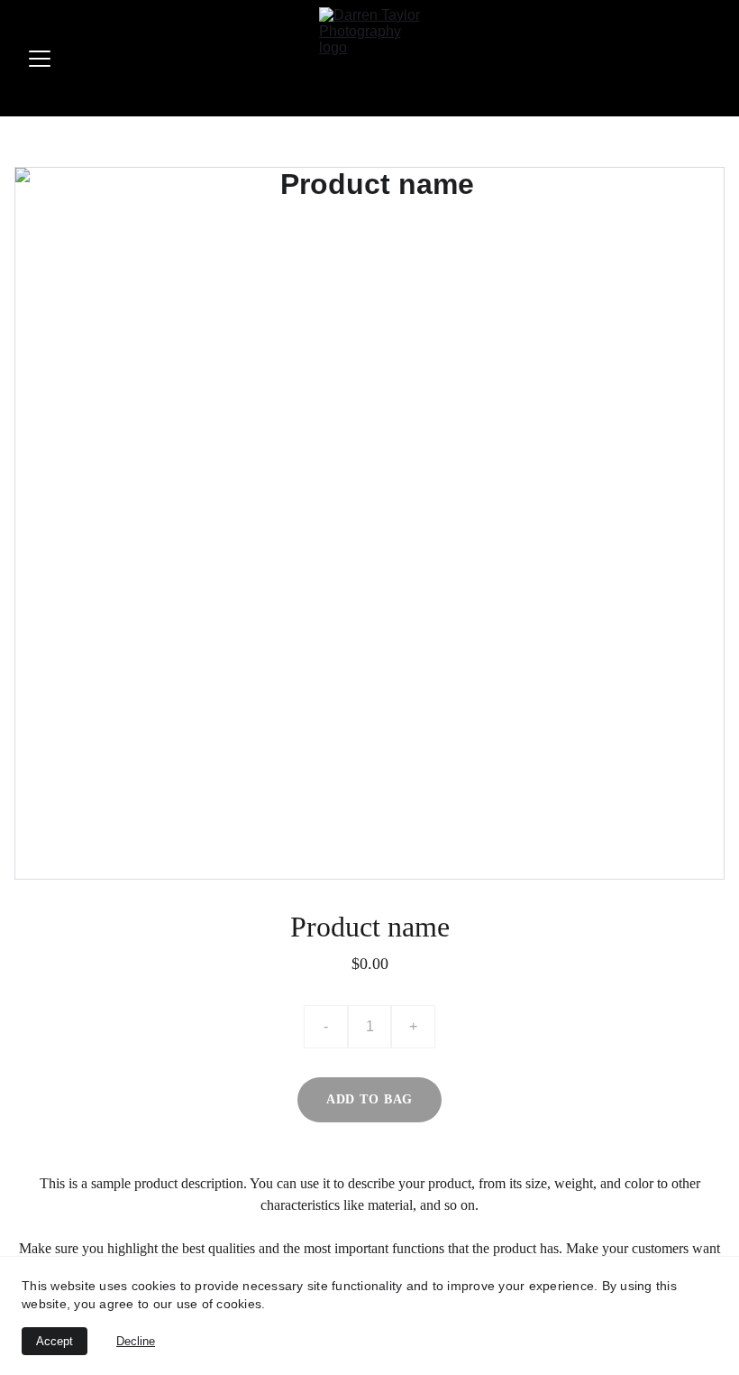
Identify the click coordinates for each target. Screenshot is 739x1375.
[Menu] (39, 59)
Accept (54, 1341)
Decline (135, 1341)
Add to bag (369, 1099)
